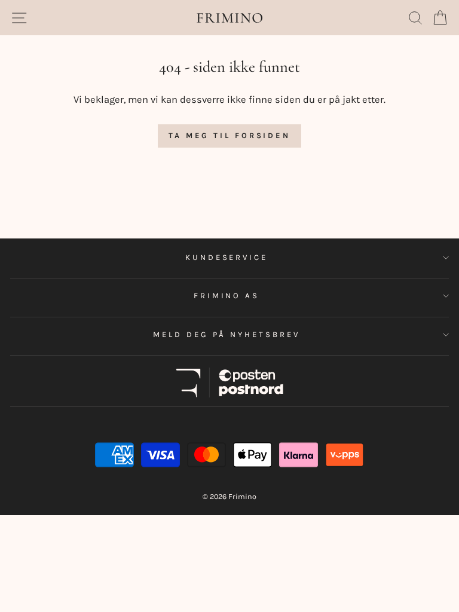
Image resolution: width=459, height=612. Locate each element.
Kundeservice (226, 257)
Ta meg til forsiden (229, 135)
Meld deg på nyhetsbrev (226, 334)
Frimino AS (227, 295)
